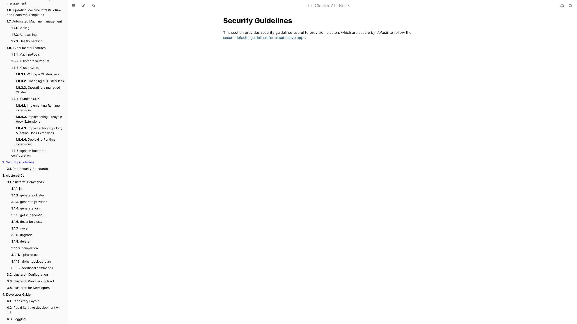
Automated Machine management (34, 21)
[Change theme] (83, 5)
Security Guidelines (18, 162)
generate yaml (26, 208)
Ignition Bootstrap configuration (28, 153)
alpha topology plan (31, 261)
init (17, 188)
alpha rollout (25, 254)
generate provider (29, 202)
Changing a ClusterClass (40, 81)
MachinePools (25, 54)
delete (20, 241)
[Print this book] (563, 5)
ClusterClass (25, 68)
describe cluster (27, 221)
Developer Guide (16, 294)
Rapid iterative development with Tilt (34, 310)
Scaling (20, 28)
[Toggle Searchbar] (93, 5)
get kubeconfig (27, 215)
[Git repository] (570, 5)
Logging (16, 319)
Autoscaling (24, 34)
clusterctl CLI (13, 175)
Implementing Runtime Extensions (38, 108)
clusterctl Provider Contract (30, 281)
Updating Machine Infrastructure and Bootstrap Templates (34, 12)
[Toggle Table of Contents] (73, 5)
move (19, 228)
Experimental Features (26, 48)
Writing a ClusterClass (37, 74)
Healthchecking (27, 41)
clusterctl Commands (25, 182)
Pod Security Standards (27, 169)
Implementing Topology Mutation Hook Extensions (39, 130)
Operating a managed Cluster (38, 90)
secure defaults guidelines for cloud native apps (264, 37)
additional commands (32, 268)
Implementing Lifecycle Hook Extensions (39, 119)
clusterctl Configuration (27, 274)
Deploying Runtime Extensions (35, 141)
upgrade (22, 235)
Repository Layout (23, 301)
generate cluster (27, 195)
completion (24, 248)
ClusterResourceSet (30, 61)
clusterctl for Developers (28, 288)
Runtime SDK (25, 99)
